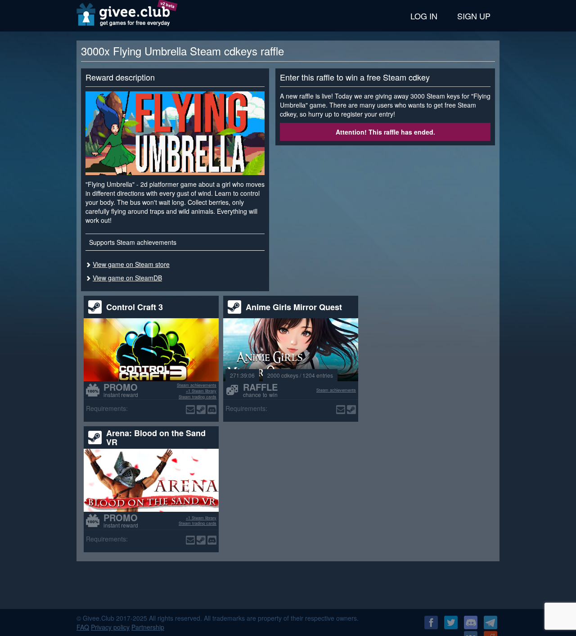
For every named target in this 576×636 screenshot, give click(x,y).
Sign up (473, 16)
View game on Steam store (131, 264)
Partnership (147, 626)
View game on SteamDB (127, 277)
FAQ (82, 626)
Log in (423, 16)
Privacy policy (110, 626)
